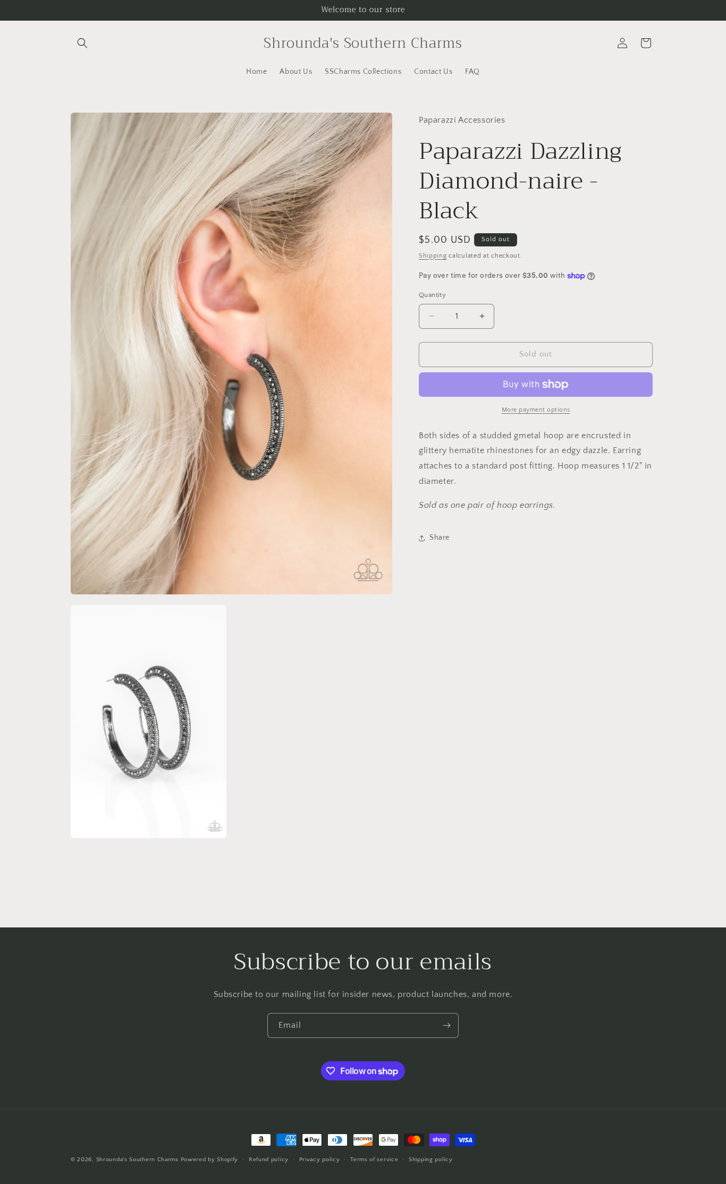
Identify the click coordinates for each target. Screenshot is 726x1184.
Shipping (433, 255)
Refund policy (269, 1159)
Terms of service (374, 1159)
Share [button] (439, 537)
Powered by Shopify (210, 1159)
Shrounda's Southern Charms (138, 1159)
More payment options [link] (536, 409)
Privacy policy (319, 1159)
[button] (82, 43)
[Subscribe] (446, 1025)
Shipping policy (431, 1159)
